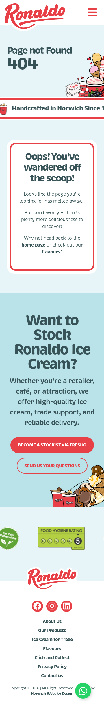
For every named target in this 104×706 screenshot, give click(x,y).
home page (33, 245)
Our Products (52, 630)
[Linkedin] (66, 606)
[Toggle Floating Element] (83, 691)
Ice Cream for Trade (52, 639)
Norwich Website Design (52, 693)
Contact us (52, 676)
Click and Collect (52, 658)
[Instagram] (51, 606)
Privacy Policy (52, 667)
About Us (52, 622)
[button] (92, 12)
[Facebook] (37, 606)
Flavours (52, 649)
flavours (51, 252)
